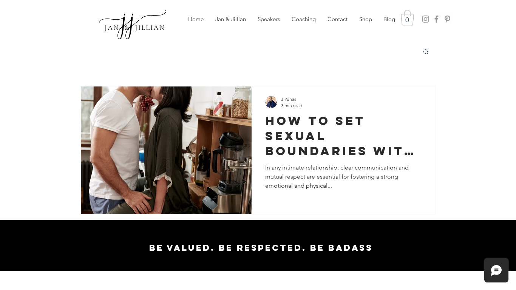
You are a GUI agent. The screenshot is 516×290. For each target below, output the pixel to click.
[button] (269, 19)
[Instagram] (425, 19)
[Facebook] (436, 19)
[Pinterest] (447, 19)
